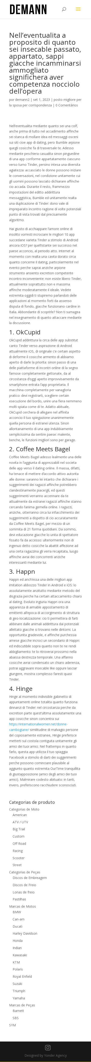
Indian (17, 948)
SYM (12, 1025)
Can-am (18, 919)
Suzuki (17, 983)
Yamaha (19, 998)
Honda (18, 940)
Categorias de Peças (24, 872)
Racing (18, 850)
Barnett (18, 1010)
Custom (18, 836)
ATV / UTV (20, 822)
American (20, 815)
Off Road (19, 843)
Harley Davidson (25, 933)
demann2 (22, 99)
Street (17, 865)
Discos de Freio (24, 885)
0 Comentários (67, 105)
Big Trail (19, 829)
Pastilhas (19, 899)
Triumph (19, 991)
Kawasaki (20, 955)
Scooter (18, 858)
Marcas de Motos (22, 906)
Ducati (17, 926)
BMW (17, 912)
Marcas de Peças (22, 1005)
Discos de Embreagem (30, 877)
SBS (16, 1018)
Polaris (18, 969)
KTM (16, 962)
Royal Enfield (22, 976)
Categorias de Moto (24, 809)
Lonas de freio (24, 892)
